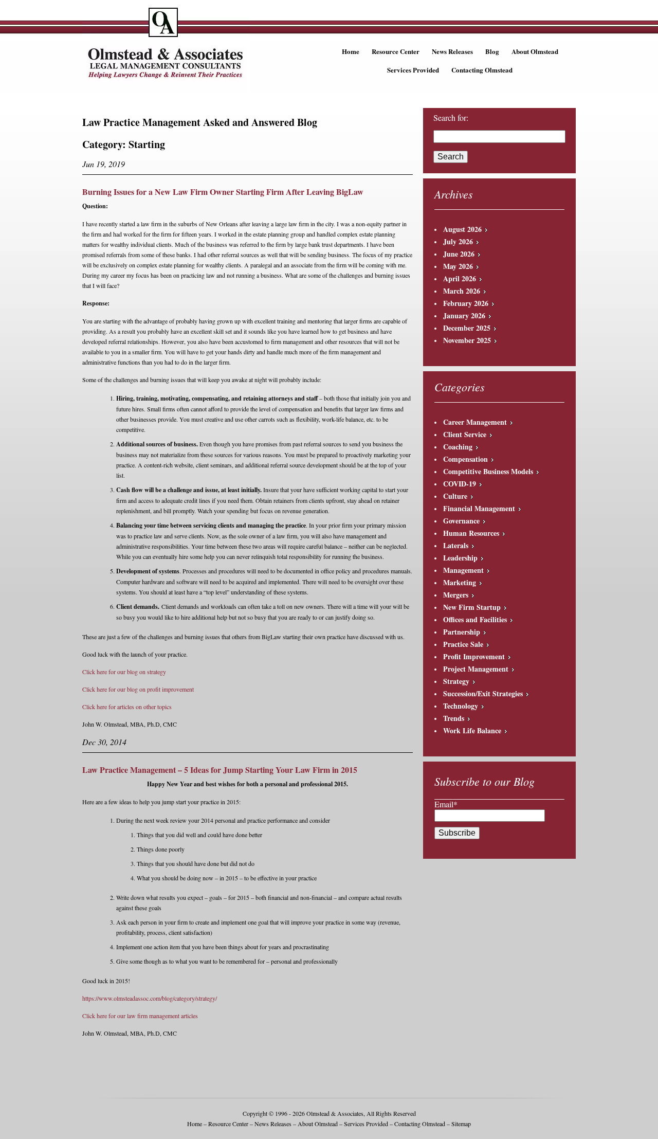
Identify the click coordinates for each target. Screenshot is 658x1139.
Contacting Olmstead (482, 70)
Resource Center (395, 51)
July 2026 (458, 241)
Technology (460, 705)
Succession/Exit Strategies (483, 693)
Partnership (461, 631)
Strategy (456, 681)
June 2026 (458, 253)
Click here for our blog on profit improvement (138, 689)
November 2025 (467, 340)
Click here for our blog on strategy (124, 671)
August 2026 (462, 229)
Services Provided (413, 70)
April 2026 (459, 278)
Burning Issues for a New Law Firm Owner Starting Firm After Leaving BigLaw (222, 191)
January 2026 (464, 315)
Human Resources (471, 533)
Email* (446, 804)
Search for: (450, 117)
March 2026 (461, 290)
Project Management (475, 668)
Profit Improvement (474, 656)
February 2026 (465, 303)
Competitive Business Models (488, 471)
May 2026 (458, 266)
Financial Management (479, 508)
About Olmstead (534, 51)
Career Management (475, 422)
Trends (453, 718)
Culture (455, 496)
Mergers (455, 594)
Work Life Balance (472, 730)
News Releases (452, 51)
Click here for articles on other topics (127, 706)
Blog (492, 51)
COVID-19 (459, 483)
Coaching (457, 446)
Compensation (465, 459)
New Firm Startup (472, 607)
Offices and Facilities (475, 619)
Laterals (455, 545)
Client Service (464, 434)
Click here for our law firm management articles (140, 1015)
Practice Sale (463, 644)
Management (463, 570)
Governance (461, 520)
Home (350, 51)
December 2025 (466, 327)
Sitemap (461, 1123)
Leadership (460, 557)
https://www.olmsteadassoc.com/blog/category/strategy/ (149, 998)
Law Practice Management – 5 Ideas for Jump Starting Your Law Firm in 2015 (219, 769)
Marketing (459, 582)
